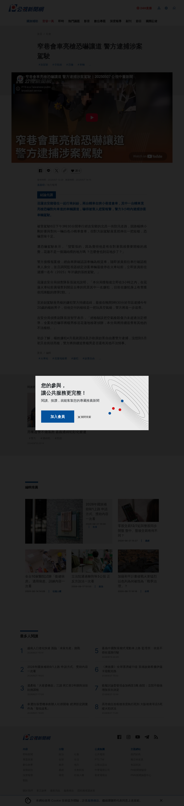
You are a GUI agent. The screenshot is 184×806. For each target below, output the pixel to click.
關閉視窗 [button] (85, 416)
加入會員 (57, 416)
